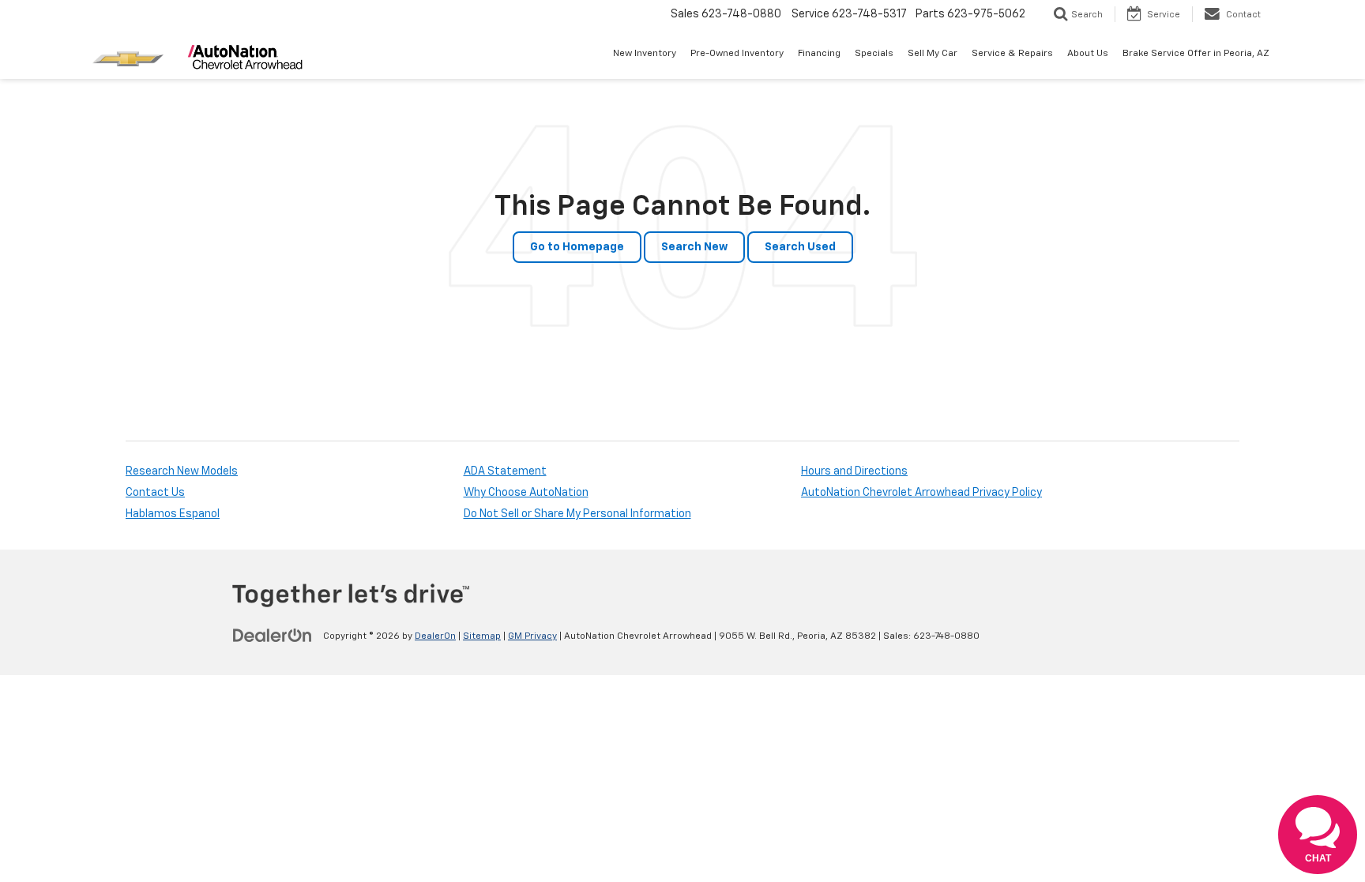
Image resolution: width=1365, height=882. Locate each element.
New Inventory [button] (644, 53)
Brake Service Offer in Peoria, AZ (1195, 53)
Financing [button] (819, 53)
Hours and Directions (854, 471)
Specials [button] (874, 53)
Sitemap (482, 636)
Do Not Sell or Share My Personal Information (577, 514)
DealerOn (435, 636)
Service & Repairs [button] (1012, 53)
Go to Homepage (577, 247)
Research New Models (182, 471)
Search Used (800, 247)
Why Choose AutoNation (526, 492)
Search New (694, 247)
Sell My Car (932, 53)
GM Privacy (532, 636)
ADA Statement (505, 471)
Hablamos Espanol (173, 514)
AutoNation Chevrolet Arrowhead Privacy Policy (921, 492)
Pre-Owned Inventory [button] (737, 53)
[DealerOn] (272, 635)
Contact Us (155, 492)
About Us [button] (1087, 53)
